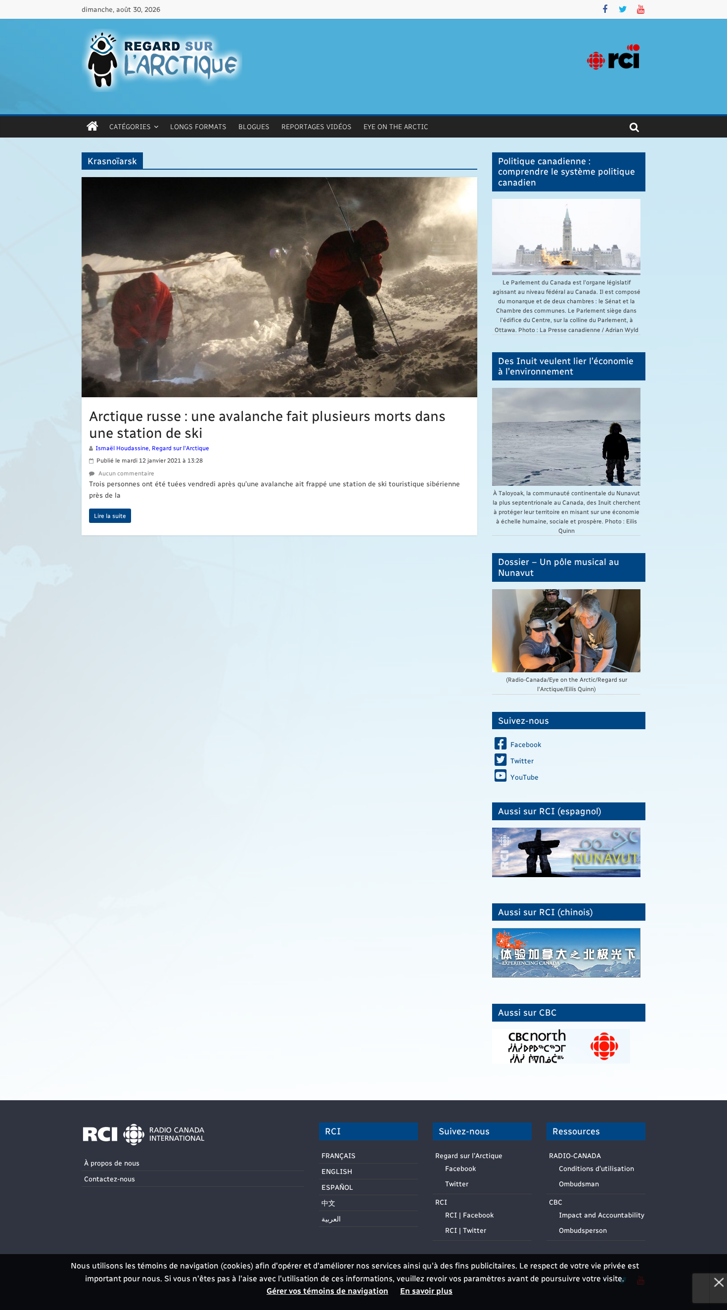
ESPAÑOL (337, 1187)
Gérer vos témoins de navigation (327, 1290)
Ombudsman (579, 1183)
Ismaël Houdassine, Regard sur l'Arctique (152, 447)
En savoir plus (426, 1290)
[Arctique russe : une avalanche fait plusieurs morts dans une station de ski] (279, 183)
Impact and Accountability (601, 1215)
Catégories (130, 126)
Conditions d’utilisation (596, 1168)
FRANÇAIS (338, 1155)
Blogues (254, 126)
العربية (331, 1219)
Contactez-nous (109, 1178)
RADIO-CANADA (575, 1155)
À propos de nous (111, 1163)
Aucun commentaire (125, 472)
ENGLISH (336, 1171)
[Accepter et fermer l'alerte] (718, 1282)
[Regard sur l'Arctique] (92, 126)
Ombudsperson (583, 1230)
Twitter (456, 1183)
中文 (328, 1203)
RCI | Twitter (465, 1230)
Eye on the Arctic (396, 126)
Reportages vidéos (316, 126)
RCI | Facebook (469, 1215)
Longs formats (198, 126)
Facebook (460, 1168)
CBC (555, 1202)
